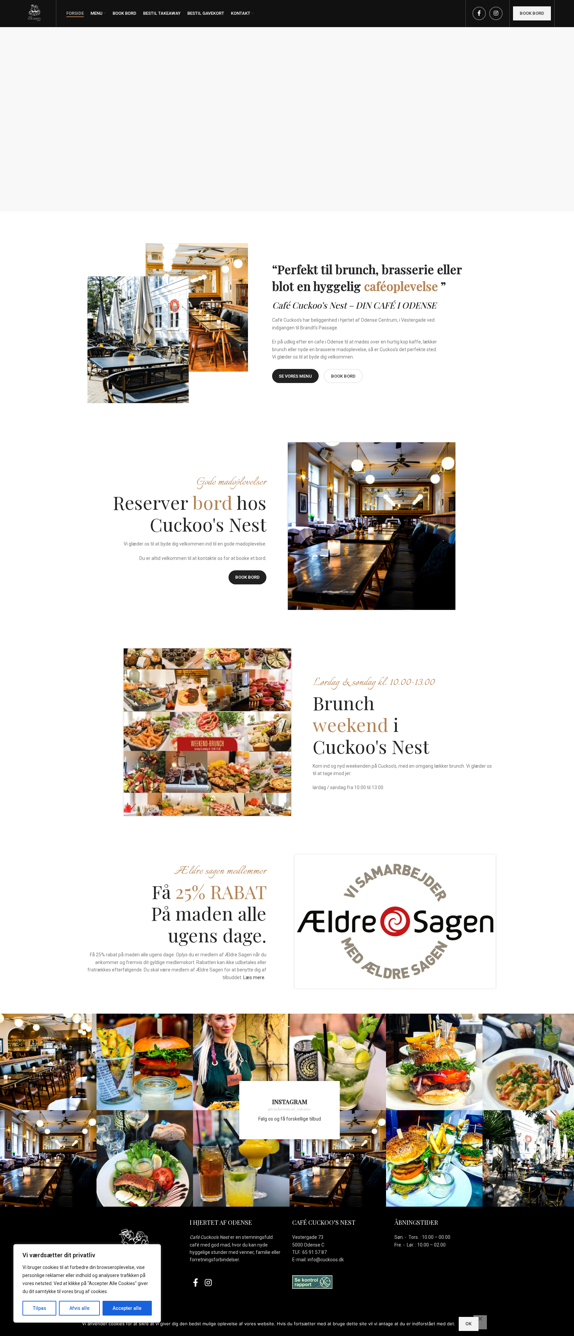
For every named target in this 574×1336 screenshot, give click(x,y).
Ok (468, 1323)
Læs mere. (254, 977)
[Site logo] (34, 13)
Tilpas (39, 1308)
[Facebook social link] (479, 13)
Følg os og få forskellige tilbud (289, 1119)
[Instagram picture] (48, 1062)
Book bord (532, 13)
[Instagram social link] (496, 13)
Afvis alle (79, 1308)
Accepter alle (127, 1308)
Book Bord (247, 577)
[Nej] (480, 1322)
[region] (87, 1283)
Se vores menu (295, 376)
